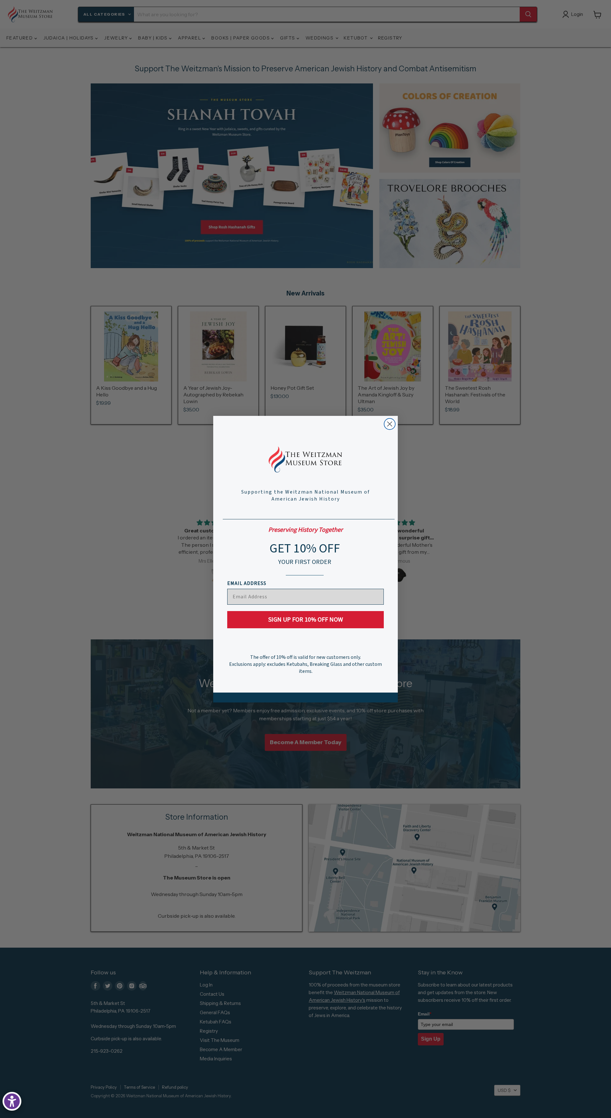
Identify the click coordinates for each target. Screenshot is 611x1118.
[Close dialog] (389, 424)
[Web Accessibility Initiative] (12, 1101)
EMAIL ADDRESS (246, 583)
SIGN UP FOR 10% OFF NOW (305, 619)
